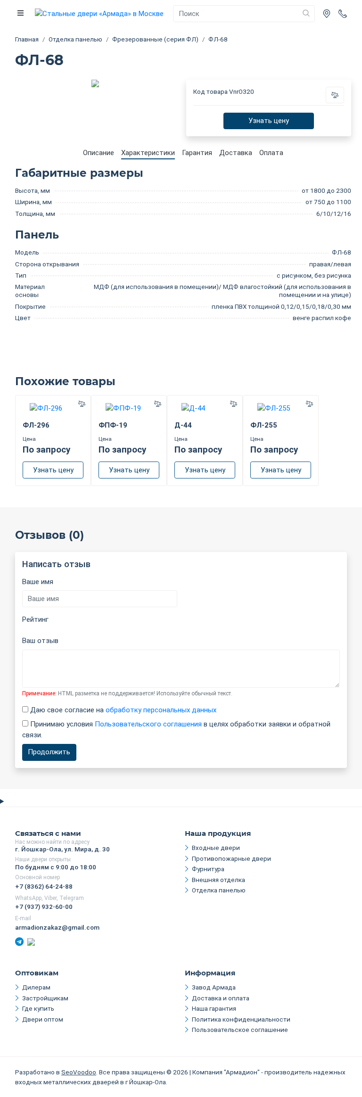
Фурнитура (208, 869)
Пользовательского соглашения (148, 724)
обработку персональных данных (161, 710)
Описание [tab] (98, 152)
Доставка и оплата (220, 998)
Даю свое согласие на (122, 710)
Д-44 (183, 425)
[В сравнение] (335, 95)
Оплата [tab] (271, 152)
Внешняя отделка (218, 879)
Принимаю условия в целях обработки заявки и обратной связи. (176, 729)
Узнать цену (268, 120)
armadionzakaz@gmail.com (57, 927)
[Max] (31, 941)
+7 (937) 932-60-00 (44, 906)
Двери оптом (42, 1019)
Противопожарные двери (231, 858)
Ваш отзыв (40, 640)
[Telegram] (19, 941)
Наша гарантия (214, 1008)
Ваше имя (37, 581)
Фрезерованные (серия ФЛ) (155, 39)
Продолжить (49, 752)
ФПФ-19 (113, 425)
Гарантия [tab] (197, 152)
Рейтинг (35, 619)
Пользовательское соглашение (240, 1029)
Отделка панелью (75, 39)
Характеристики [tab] (148, 152)
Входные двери (216, 847)
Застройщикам (45, 998)
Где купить (38, 1008)
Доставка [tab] (235, 152)
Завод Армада (214, 987)
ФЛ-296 (36, 425)
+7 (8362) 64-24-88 (44, 886)
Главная (27, 39)
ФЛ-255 (263, 425)
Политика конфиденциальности (241, 1019)
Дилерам (36, 987)
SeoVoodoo (78, 1072)
